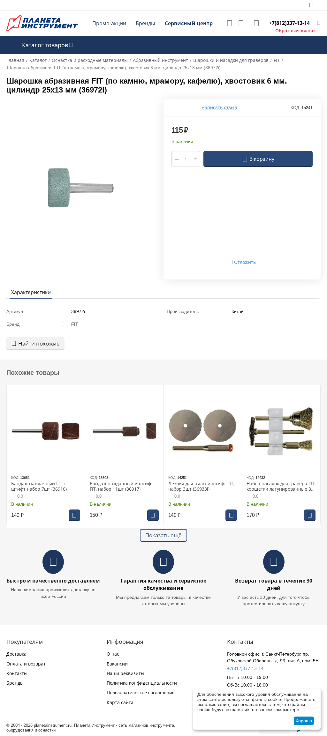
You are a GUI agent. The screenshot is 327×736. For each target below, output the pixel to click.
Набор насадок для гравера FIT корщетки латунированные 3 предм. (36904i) (281, 486)
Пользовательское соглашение (141, 692)
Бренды (145, 23)
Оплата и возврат (26, 664)
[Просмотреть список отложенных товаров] (229, 23)
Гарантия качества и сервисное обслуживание (163, 584)
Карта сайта (120, 702)
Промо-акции (109, 23)
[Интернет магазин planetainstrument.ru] (42, 23)
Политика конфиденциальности (142, 683)
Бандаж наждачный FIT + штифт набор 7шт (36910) (39, 486)
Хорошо (303, 720)
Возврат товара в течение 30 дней (273, 584)
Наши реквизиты (125, 673)
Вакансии (117, 664)
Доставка (16, 654)
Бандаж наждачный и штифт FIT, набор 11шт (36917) (121, 486)
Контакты (16, 673)
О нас (113, 654)
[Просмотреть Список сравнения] (241, 23)
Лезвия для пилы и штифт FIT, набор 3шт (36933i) (201, 486)
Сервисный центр (189, 23)
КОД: (295, 107)
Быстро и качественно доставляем (53, 580)
